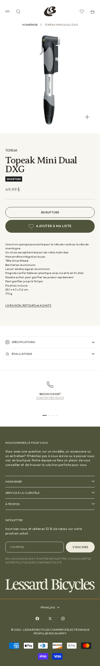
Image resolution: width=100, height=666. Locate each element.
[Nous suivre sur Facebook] (37, 618)
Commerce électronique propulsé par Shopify (61, 631)
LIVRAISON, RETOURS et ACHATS (28, 305)
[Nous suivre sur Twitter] (50, 618)
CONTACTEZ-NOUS (50, 398)
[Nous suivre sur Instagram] (63, 618)
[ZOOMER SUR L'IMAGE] (87, 117)
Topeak (11, 150)
